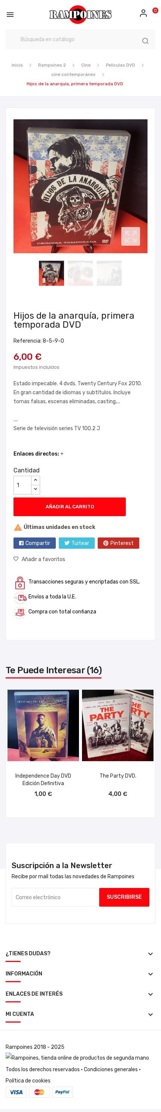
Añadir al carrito (70, 506)
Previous (11, 186)
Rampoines (19, 1047)
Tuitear (80, 543)
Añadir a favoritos (43, 559)
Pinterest (122, 543)
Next (149, 186)
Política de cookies (28, 1081)
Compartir (37, 543)
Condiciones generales (111, 1069)
